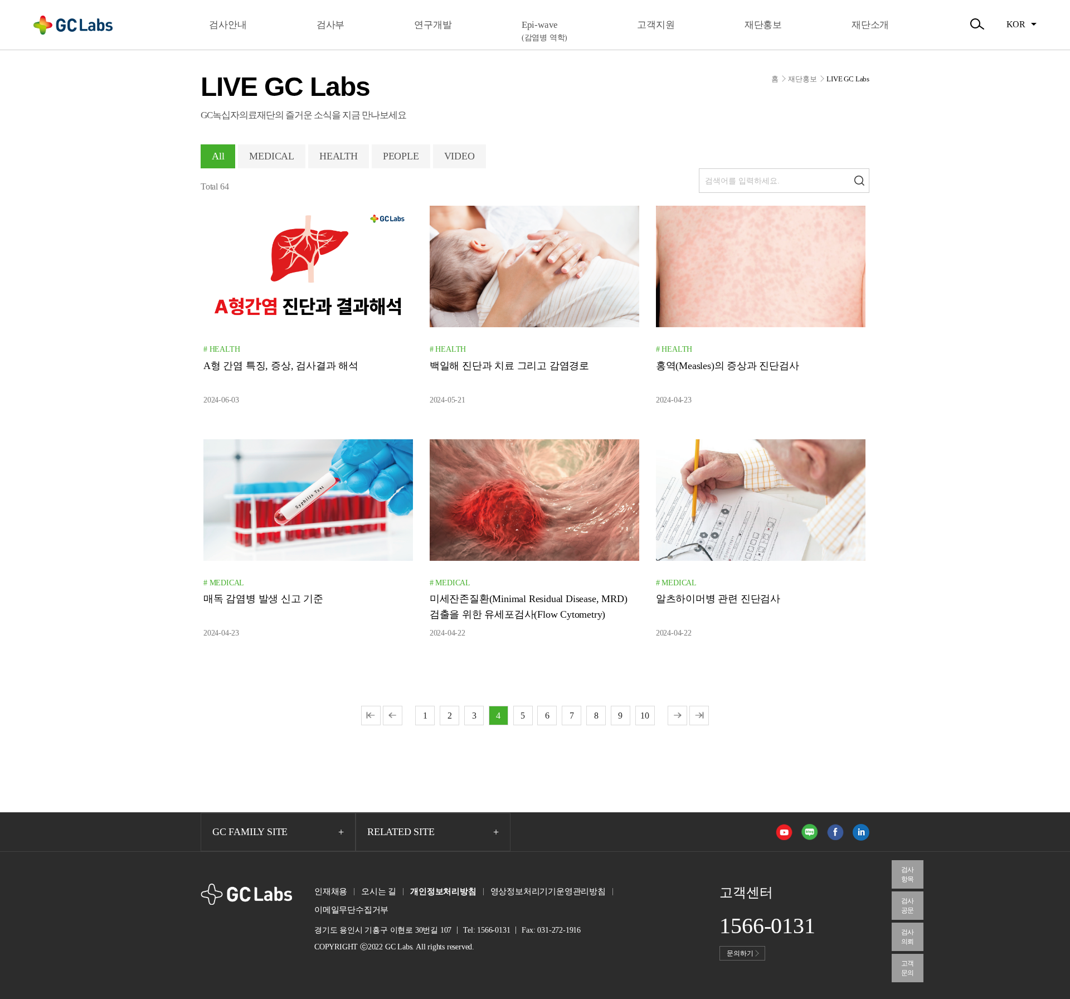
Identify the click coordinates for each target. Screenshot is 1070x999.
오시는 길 (378, 891)
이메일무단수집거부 (351, 909)
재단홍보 (802, 79)
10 (644, 715)
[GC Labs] (73, 25)
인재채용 (330, 891)
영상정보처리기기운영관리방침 (548, 891)
